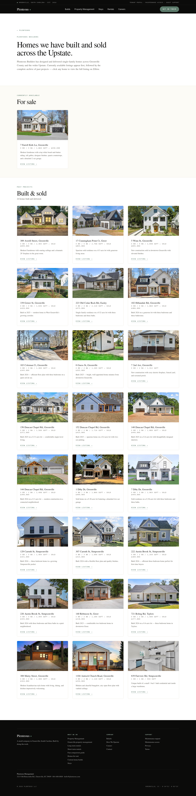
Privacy (148, 745)
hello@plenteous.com (72, 776)
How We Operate (112, 742)
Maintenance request (152, 738)
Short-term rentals (74, 749)
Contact (109, 749)
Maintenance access (154, 2)
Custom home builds (75, 759)
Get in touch (169, 9)
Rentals (111, 9)
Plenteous (23, 9)
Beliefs (109, 738)
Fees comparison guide (76, 752)
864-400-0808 (58, 776)
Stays (101, 9)
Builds (67, 9)
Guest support (172, 2)
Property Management (84, 9)
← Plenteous (23, 30)
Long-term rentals (74, 745)
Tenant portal (136, 2)
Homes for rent (73, 756)
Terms (147, 749)
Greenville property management (80, 742)
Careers (121, 9)
